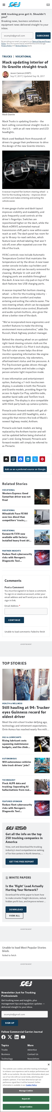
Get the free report (21, 861)
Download (16, 909)
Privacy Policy (6, 45)
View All (14, 915)
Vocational (23, 56)
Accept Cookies (26, 1107)
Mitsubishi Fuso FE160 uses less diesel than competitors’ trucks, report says (15, 517)
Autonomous (9, 758)
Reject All (26, 1099)
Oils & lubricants (11, 737)
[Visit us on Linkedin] (17, 1036)
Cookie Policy (31, 1085)
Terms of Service (21, 45)
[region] (26, 1086)
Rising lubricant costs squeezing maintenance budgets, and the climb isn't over (15, 744)
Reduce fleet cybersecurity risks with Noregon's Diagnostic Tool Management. (17, 558)
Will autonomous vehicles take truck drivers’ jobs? (16, 763)
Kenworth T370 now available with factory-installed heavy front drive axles (17, 537)
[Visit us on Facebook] (3, 1036)
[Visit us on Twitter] (10, 1036)
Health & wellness (12, 703)
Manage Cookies (26, 1091)
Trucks (7, 56)
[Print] (6, 459)
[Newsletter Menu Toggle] (48, 4)
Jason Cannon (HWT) (20, 73)
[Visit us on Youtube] (23, 1036)
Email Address (12, 606)
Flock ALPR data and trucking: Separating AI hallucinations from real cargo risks (15, 787)
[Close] (49, 1064)
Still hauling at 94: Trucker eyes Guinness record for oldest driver (26, 712)
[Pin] (42, 459)
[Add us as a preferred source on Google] (13, 459)
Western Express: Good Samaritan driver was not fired (16, 497)
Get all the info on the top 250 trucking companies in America (24, 838)
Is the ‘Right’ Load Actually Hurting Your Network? (24, 888)
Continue (14, 620)
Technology (8, 780)
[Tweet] (35, 459)
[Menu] (4, 4)
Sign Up (9, 1022)
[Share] (20, 459)
